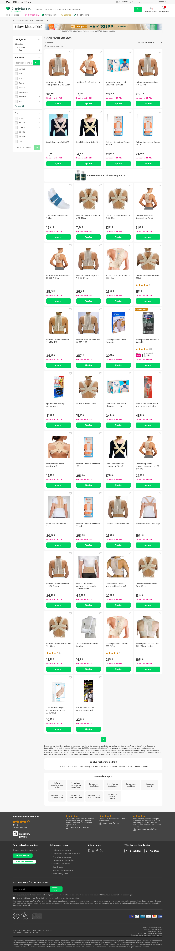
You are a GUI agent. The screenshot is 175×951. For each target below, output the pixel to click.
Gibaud (122, 766)
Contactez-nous (22, 855)
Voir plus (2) (19, 106)
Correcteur (39, 20)
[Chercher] (138, 9)
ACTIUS (95, 766)
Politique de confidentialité (152, 927)
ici (29, 905)
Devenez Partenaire (61, 863)
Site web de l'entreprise (63, 870)
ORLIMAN (62, 766)
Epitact (103, 766)
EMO (69, 766)
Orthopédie (29, 20)
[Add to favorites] (70, 51)
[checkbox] (27, 69)
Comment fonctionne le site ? (66, 853)
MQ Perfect (113, 766)
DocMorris (19, 20)
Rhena (137, 766)
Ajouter (58, 103)
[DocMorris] (18, 9)
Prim (75, 766)
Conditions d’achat (154, 931)
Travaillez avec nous (62, 857)
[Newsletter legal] (14, 898)
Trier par (140, 42)
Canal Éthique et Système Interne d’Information (144, 935)
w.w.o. (130, 766)
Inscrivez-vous (56, 889)
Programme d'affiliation (63, 860)
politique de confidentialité (34, 898)
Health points (58, 867)
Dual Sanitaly (85, 766)
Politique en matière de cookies (150, 933)
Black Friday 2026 (60, 873)
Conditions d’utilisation (153, 929)
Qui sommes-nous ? (62, 850)
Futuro (145, 766)
